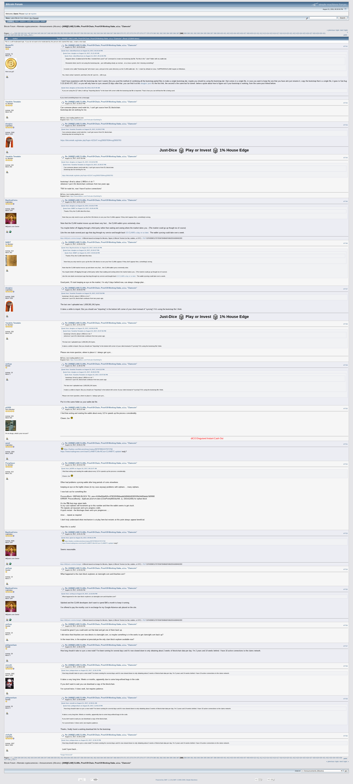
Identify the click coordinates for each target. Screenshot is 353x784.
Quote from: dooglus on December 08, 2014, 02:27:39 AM (80, 88)
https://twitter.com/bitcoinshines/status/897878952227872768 (88, 449)
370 (121, 33)
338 (15, 33)
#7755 (345, 589)
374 (134, 33)
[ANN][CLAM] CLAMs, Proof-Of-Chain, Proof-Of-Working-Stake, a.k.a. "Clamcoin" (96, 26)
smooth (8, 665)
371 (124, 33)
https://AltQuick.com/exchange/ (70, 238)
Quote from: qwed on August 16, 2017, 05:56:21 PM (78, 537)
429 (317, 33)
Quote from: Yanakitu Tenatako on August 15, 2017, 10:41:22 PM (82, 369)
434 (12, 35)
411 (258, 33)
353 (65, 33)
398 (215, 33)
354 (68, 33)
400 (221, 33)
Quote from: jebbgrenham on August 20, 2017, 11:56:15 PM (81, 670)
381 (158, 33)
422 (294, 33)
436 (18, 35)
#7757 (345, 646)
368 (114, 33)
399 (218, 33)
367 (111, 33)
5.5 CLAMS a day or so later (137, 233)
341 (25, 33)
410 (254, 33)
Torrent (35, 18)
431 (324, 33)
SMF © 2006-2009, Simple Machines (185, 780)
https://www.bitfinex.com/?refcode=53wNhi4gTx (86, 120)
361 (91, 33)
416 (274, 33)
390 (188, 33)
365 (105, 33)
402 (228, 33)
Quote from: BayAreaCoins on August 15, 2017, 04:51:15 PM (81, 247)
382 (161, 33)
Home (10, 21)
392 (195, 33)
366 (108, 33)
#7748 (345, 324)
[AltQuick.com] (10, 231)
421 (291, 33)
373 (131, 33)
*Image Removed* (66, 755)
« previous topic (333, 30)
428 (314, 33)
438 (25, 35)
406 (241, 33)
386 (174, 33)
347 (45, 33)
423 (297, 33)
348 (48, 33)
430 (320, 33)
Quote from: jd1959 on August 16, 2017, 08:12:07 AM (79, 468)
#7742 (345, 103)
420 (287, 33)
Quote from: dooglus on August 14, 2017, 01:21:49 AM (81, 53)
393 (198, 33)
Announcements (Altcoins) (50, 26)
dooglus (8, 124)
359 (85, 33)
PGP (144, 238)
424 (300, 33)
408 (248, 33)
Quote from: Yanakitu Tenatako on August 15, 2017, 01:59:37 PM (82, 129)
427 (310, 33)
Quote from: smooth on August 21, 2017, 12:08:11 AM (79, 703)
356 (75, 33)
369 (118, 33)
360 (88, 33)
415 (271, 33)
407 (244, 33)
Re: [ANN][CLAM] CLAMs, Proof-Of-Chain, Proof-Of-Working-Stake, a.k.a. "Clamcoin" (101, 45)
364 (101, 33)
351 (58, 33)
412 (261, 33)
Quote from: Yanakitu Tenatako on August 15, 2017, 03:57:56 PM (82, 293)
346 (42, 33)
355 (71, 33)
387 (177, 33)
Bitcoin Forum (9, 26)
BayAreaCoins (11, 200)
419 (284, 33)
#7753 (345, 533)
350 (55, 33)
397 (211, 33)
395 (205, 33)
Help (16, 21)
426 (307, 33)
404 (234, 33)
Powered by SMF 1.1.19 (164, 780)
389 (185, 33)
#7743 (345, 125)
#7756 (345, 625)
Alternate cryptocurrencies (27, 26)
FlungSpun (10, 463)
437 (22, 35)
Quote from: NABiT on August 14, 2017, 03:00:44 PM (80, 208)
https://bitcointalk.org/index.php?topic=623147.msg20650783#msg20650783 (91, 140)
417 (277, 33)
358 (81, 33)
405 (238, 33)
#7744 (345, 157)
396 (208, 33)
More (43, 21)
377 (144, 33)
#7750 (345, 408)
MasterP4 (9, 45)
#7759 (345, 699)
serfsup (8, 364)
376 (141, 33)
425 (304, 33)
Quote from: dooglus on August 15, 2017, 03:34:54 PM (79, 162)
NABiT (8, 242)
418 (281, 33)
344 (35, 33)
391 (191, 33)
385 (171, 33)
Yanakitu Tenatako (13, 102)
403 (231, 33)
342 (28, 33)
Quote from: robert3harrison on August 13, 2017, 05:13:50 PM (85, 56)
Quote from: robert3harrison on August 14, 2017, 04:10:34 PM (82, 50)
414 (267, 33)
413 (264, 33)
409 (251, 33)
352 (62, 33)
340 (22, 33)
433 (8, 35)
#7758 (345, 666)
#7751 (345, 444)
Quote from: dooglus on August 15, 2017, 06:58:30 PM (79, 328)
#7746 (345, 243)
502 (30, 35)
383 (164, 33)
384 (167, 33)
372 (128, 33)
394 (201, 33)
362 (95, 33)
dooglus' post (146, 83)
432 (5, 35)
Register (36, 21)
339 (19, 33)
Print (345, 35)
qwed (7, 443)
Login (29, 21)
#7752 (345, 464)
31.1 (31, 18)
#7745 (345, 201)
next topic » (344, 761)
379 (151, 33)
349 (52, 33)
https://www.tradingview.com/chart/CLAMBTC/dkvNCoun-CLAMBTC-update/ (91, 451)
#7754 (345, 569)
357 (78, 33)
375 (138, 33)
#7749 (345, 365)
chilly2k (8, 735)
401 (225, 33)
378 (148, 33)
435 (15, 35)
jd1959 (8, 407)
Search (23, 21)
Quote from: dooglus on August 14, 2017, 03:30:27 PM (79, 205)
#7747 (345, 289)
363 (98, 33)
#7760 (345, 736)
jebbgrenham (11, 645)
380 (154, 33)
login (26, 14)
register (33, 14)
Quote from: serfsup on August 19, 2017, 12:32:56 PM (79, 593)
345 (38, 33)
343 (32, 33)
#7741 (345, 46)
